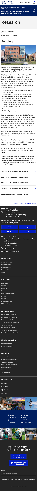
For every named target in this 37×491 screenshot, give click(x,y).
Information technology (8, 293)
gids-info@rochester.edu (12, 251)
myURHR (3, 298)
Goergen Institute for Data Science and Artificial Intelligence (15, 12)
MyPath (3, 296)
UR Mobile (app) (5, 304)
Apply (21, 2)
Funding (15, 35)
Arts (5, 393)
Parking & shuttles (6, 301)
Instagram (13, 420)
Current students (6, 264)
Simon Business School (8, 327)
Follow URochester (26, 422)
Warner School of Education (9, 330)
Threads (12, 422)
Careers (9, 232)
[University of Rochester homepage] (7, 2)
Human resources (6, 291)
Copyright (17, 479)
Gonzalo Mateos (21, 144)
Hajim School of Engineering (9, 317)
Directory (4, 288)
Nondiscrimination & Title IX (9, 365)
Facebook (12, 415)
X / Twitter (13, 417)
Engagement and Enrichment (9, 359)
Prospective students (7, 262)
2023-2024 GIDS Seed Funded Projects (14, 183)
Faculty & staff (5, 270)
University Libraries (6, 343)
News (5, 383)
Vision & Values (5, 372)
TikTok (24, 417)
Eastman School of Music (8, 320)
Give (29, 2)
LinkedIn (25, 420)
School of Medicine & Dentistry (10, 322)
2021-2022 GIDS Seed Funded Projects (14, 194)
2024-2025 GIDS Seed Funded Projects (14, 177)
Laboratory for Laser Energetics (10, 333)
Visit (25, 2)
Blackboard (4, 283)
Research (8, 35)
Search (3, 470)
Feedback (4, 479)
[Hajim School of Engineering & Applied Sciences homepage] (13, 212)
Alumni (3, 272)
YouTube (25, 415)
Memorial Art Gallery (7, 346)
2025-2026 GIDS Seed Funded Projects (14, 171)
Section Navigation (8, 31)
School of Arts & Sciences (8, 314)
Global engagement (6, 362)
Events (5, 386)
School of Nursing (6, 325)
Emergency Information (29, 479)
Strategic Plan (5, 370)
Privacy (11, 479)
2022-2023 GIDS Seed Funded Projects (14, 188)
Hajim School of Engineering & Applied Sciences (13, 8)
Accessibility (5, 357)
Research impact (6, 367)
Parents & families (6, 267)
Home (3, 35)
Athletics (6, 390)
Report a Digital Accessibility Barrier (25, 203)
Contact (3, 286)
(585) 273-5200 (9, 248)
